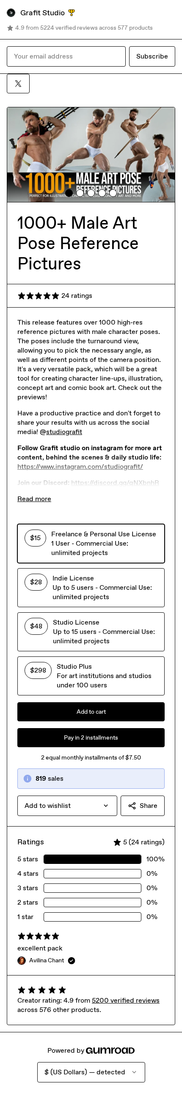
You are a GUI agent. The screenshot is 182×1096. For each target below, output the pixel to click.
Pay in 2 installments (91, 737)
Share (148, 806)
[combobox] (67, 806)
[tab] (69, 193)
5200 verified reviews (126, 1000)
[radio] (91, 543)
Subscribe (152, 56)
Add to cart (91, 711)
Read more (34, 499)
